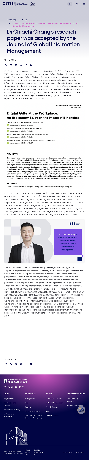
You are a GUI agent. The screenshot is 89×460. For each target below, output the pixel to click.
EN (70, 4)
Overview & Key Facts (54, 399)
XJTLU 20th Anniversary (54, 403)
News (24, 20)
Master (27, 403)
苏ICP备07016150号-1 (28, 452)
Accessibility (80, 452)
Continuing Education (33, 411)
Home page (12, 20)
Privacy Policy (67, 452)
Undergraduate (31, 399)
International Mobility (12, 410)
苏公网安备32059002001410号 (39, 452)
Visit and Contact (52, 415)
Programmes (9, 399)
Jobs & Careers (52, 407)
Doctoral (28, 407)
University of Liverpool (75, 406)
